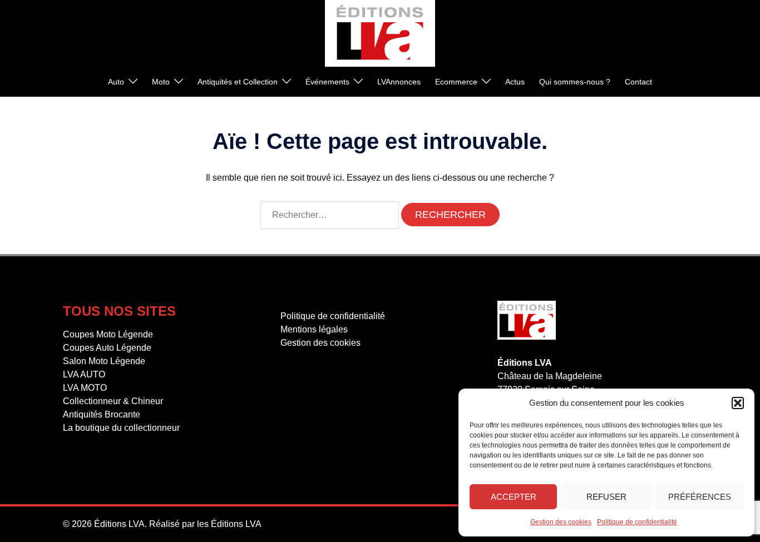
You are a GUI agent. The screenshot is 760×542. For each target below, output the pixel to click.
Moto (161, 81)
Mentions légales (314, 329)
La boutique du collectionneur (121, 427)
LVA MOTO (85, 387)
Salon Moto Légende (104, 361)
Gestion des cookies (560, 522)
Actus (515, 81)
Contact (638, 81)
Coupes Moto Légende (108, 334)
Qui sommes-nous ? (574, 81)
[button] (737, 403)
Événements (327, 81)
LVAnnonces (399, 81)
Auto (116, 81)
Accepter (513, 496)
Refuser (606, 496)
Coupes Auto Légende (107, 347)
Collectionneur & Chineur (113, 401)
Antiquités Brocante (101, 414)
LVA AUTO (84, 374)
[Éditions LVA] (380, 32)
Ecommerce (456, 81)
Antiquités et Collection (238, 81)
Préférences (699, 496)
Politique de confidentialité (637, 522)
